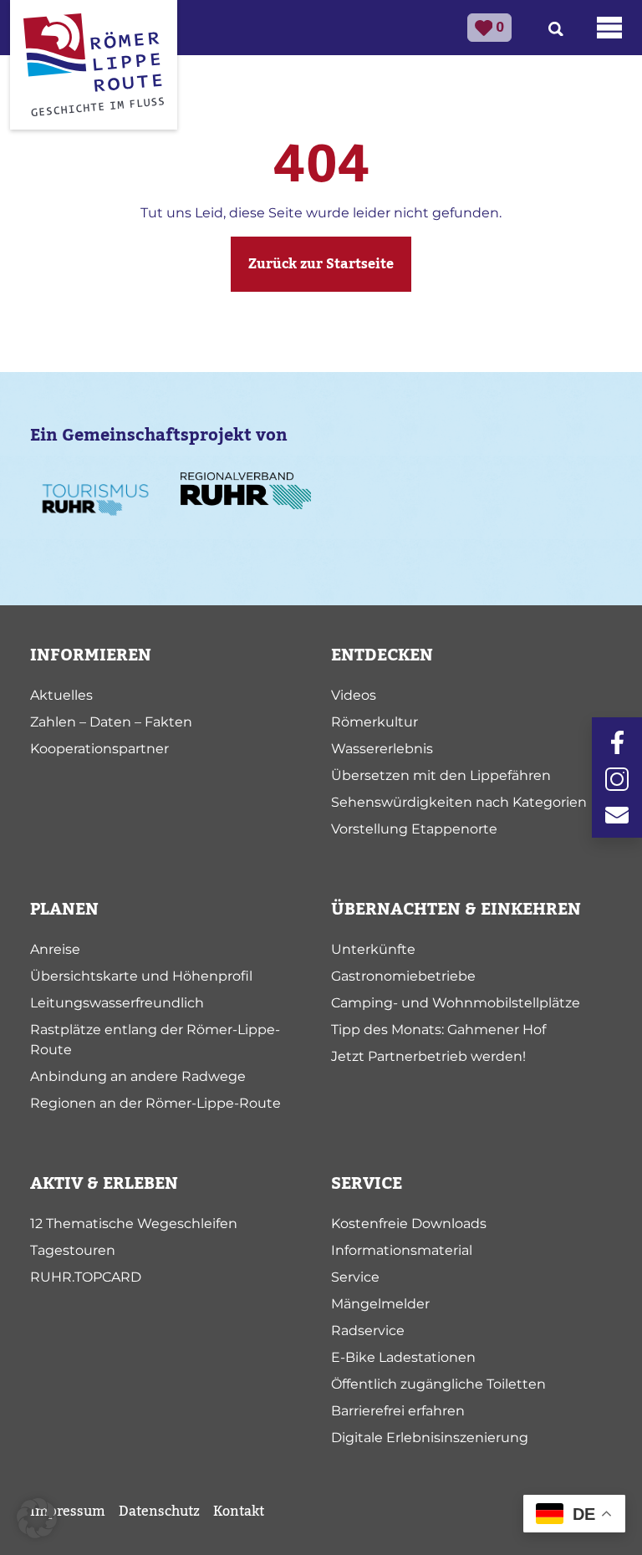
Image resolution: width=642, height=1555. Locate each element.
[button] (37, 1518)
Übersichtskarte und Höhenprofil (141, 976)
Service (355, 1277)
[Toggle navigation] (609, 27)
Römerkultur (374, 722)
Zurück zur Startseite (321, 264)
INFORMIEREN (90, 655)
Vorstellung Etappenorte (414, 829)
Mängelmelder (380, 1304)
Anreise (55, 949)
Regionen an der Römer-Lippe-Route (155, 1103)
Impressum (67, 1511)
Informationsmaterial (401, 1250)
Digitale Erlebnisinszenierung (429, 1437)
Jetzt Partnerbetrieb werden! (428, 1056)
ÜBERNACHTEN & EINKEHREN (456, 910)
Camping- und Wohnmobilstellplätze (455, 1003)
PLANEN (64, 910)
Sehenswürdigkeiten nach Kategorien (459, 802)
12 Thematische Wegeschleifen (133, 1223)
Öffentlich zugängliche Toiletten (438, 1384)
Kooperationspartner (99, 749)
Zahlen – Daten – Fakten (111, 722)
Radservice (368, 1330)
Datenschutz (159, 1511)
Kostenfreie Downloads (409, 1223)
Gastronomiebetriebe (403, 976)
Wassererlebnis (382, 749)
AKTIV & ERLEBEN (104, 1184)
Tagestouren (72, 1250)
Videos (353, 695)
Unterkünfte (373, 949)
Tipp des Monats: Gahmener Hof (438, 1030)
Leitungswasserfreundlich (117, 1003)
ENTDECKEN (382, 655)
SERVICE (366, 1184)
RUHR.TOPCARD (85, 1277)
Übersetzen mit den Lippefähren (441, 775)
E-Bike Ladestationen (403, 1357)
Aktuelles (61, 695)
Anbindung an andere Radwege (138, 1076)
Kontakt (238, 1511)
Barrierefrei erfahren (398, 1411)
